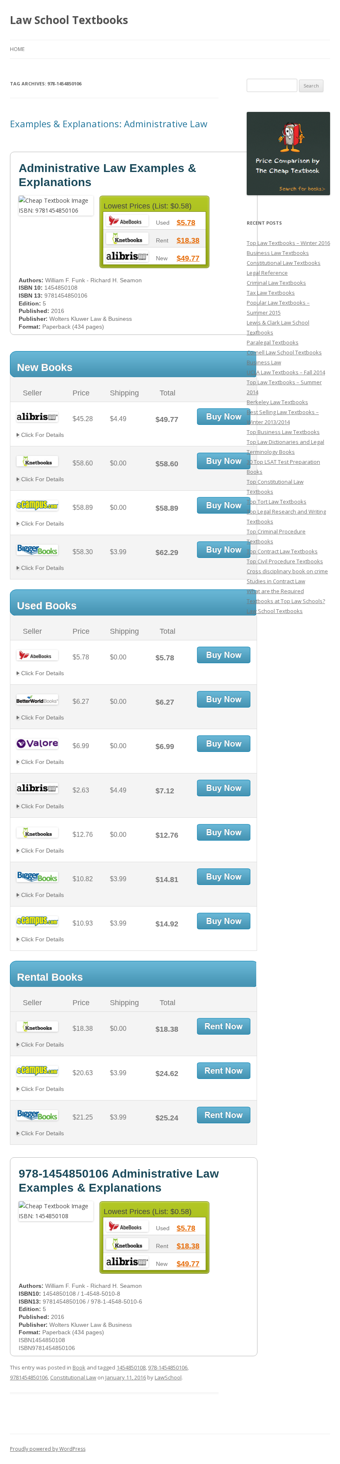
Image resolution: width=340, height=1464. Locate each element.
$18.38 (188, 240)
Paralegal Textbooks (273, 342)
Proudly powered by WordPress (47, 1448)
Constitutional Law (73, 1377)
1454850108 (131, 1367)
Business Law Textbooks (278, 253)
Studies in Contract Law (276, 581)
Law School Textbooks (69, 19)
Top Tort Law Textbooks (276, 501)
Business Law (264, 362)
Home (17, 49)
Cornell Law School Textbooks (284, 352)
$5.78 (186, 222)
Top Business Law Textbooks (283, 432)
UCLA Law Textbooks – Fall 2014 (286, 372)
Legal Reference (267, 272)
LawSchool (168, 1377)
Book (79, 1367)
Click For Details (41, 434)
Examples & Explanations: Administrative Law (108, 123)
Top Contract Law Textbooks (282, 551)
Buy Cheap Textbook (223, 416)
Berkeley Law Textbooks (277, 402)
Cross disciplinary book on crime (287, 571)
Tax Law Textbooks (271, 292)
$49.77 (188, 258)
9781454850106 (29, 1377)
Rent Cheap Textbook (223, 1026)
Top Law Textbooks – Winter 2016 (288, 243)
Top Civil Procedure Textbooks (285, 561)
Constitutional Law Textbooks (284, 263)
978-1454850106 (167, 1367)
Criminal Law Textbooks (276, 282)
